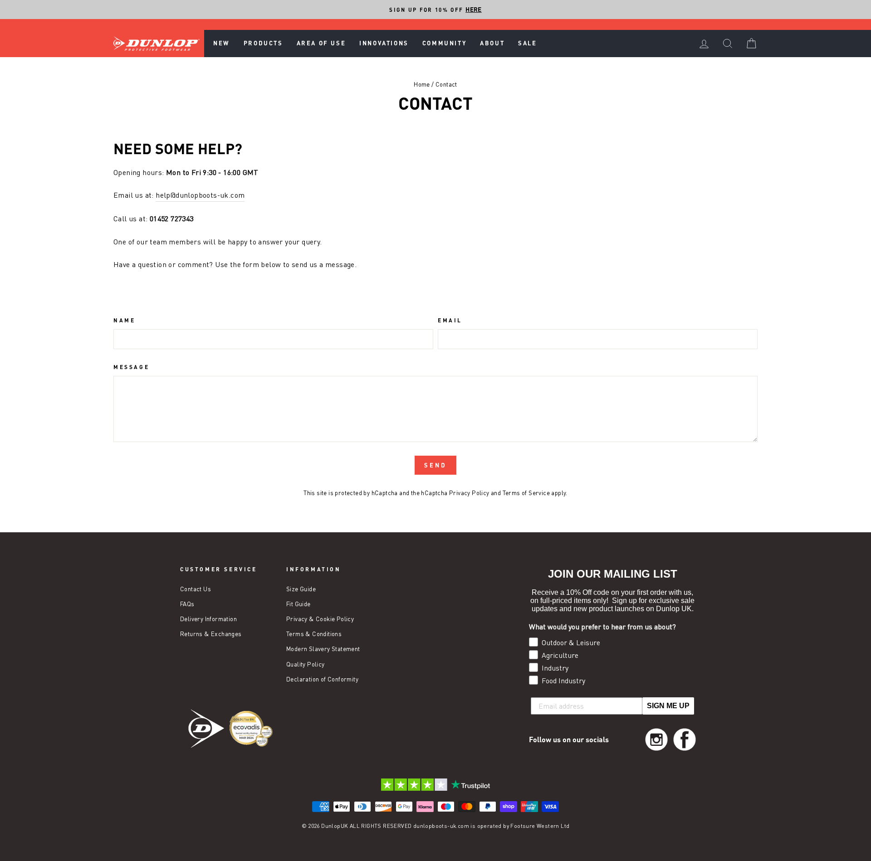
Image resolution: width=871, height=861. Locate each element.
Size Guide (301, 589)
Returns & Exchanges (211, 633)
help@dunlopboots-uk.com (200, 194)
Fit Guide (298, 604)
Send (435, 465)
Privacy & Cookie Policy (320, 619)
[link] (656, 739)
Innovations (384, 43)
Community (444, 43)
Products (263, 43)
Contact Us (195, 589)
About (492, 43)
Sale (527, 43)
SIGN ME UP (668, 706)
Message (131, 367)
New (221, 43)
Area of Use (321, 43)
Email (450, 320)
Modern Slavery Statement (323, 648)
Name (124, 320)
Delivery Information (208, 619)
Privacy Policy (469, 492)
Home (422, 84)
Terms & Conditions (314, 633)
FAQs (187, 604)
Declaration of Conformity (322, 679)
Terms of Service (526, 492)
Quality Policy (305, 664)
